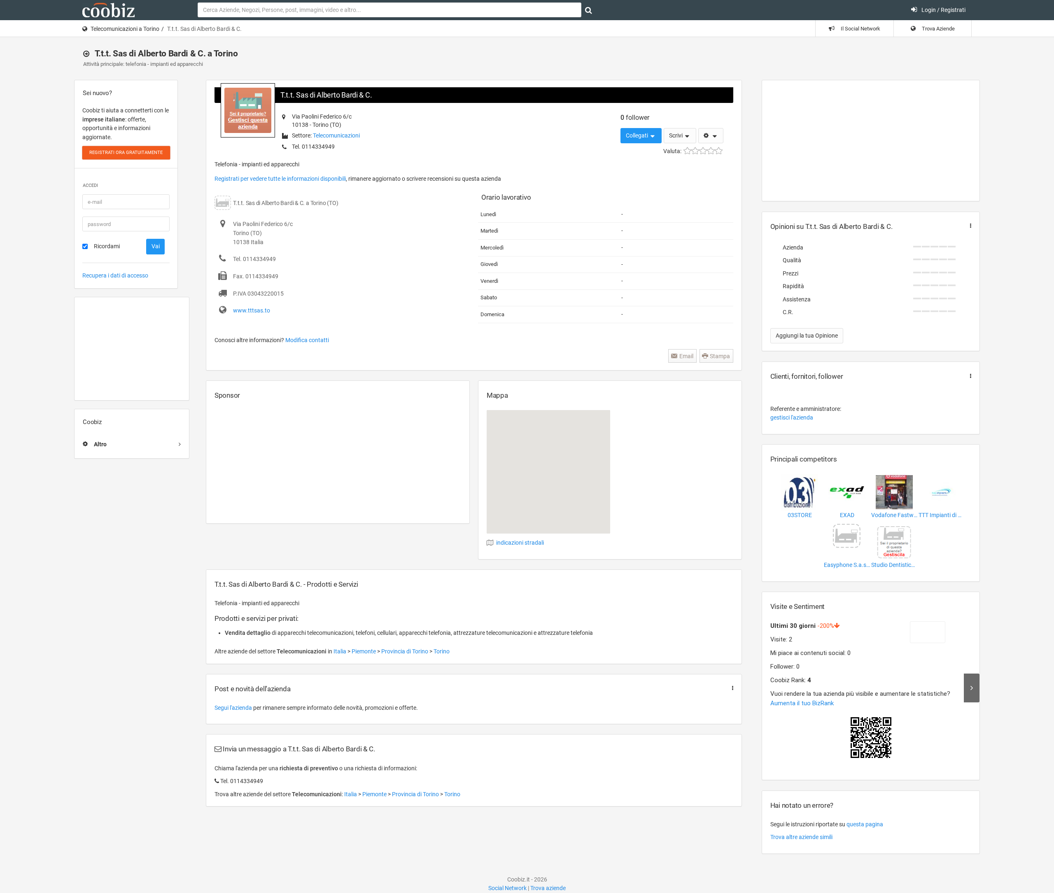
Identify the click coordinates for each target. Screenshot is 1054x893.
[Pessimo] (687, 151)
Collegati (637, 135)
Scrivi (676, 135)
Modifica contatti (307, 340)
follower (634, 117)
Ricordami (107, 246)
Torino (442, 651)
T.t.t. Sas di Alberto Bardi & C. (326, 95)
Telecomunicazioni (336, 135)
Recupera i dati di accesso (115, 275)
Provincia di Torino (405, 651)
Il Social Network (859, 29)
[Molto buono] (711, 151)
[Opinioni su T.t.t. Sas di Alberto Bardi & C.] (968, 225)
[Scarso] (695, 151)
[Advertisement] (132, 348)
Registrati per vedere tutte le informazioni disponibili (280, 178)
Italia (340, 651)
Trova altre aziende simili (801, 837)
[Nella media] (703, 151)
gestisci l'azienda (791, 417)
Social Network (507, 888)
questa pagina (864, 824)
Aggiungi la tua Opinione (807, 335)
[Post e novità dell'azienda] (730, 688)
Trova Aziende (938, 29)
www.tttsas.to (251, 310)
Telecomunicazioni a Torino (125, 29)
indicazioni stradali (520, 542)
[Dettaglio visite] (971, 688)
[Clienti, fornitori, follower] (968, 376)
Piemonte (364, 651)
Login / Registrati (942, 10)
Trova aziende (548, 888)
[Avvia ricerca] (588, 10)
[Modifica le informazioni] (710, 136)
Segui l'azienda (233, 707)
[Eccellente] (719, 151)
